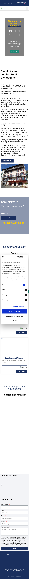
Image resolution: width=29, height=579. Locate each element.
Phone (3, 516)
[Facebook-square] (1, 3)
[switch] (25, 290)
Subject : (3, 521)
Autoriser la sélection (14, 316)
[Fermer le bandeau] (26, 257)
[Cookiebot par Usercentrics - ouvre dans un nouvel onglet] (17, 257)
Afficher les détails (18, 306)
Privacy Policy (11, 576)
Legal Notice (18, 576)
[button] (27, 8)
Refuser (14, 321)
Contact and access (22, 2)
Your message (5, 527)
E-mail (3, 510)
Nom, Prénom (5, 504)
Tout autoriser (14, 311)
